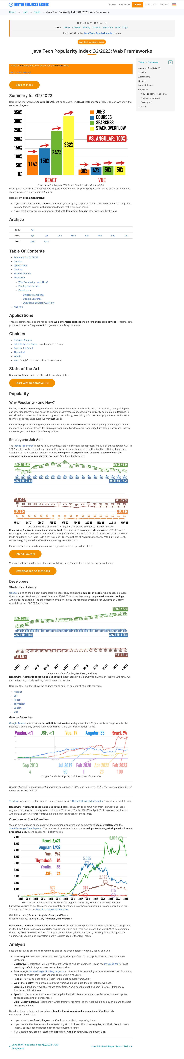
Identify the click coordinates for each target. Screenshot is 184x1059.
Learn (25, 12)
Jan (126, 235)
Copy (125, 27)
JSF (16, 695)
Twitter (66, 27)
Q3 (46, 235)
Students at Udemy (33, 294)
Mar (100, 235)
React (17, 699)
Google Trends (17, 723)
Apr (87, 235)
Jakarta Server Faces (25, 344)
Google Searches (32, 298)
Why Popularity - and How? (33, 282)
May (73, 235)
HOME (112, 4)
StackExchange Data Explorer (25, 828)
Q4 (32, 235)
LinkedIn (76, 27)
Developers (24, 290)
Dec (33, 241)
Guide (37, 12)
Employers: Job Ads (29, 286)
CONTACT (151, 4)
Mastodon (108, 27)
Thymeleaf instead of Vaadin (87, 801)
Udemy (13, 592)
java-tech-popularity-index (91, 42)
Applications (20, 265)
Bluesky (86, 27)
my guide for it (112, 963)
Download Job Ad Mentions (33, 571)
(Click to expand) (37, 915)
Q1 (32, 229)
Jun (60, 235)
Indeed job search (23, 445)
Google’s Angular (23, 340)
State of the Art (22, 273)
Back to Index (24, 85)
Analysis (18, 306)
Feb (113, 235)
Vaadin (17, 356)
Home (12, 12)
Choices (18, 269)
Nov (46, 241)
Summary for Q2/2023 (26, 257)
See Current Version (20, 72)
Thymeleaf (19, 352)
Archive (18, 261)
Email (117, 27)
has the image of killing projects (46, 971)
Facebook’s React (23, 348)
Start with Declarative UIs (32, 383)
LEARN (137, 4)
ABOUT (164, 4)
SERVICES (124, 4)
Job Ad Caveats (25, 554)
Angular (18, 691)
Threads (96, 27)
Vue (16, 360)
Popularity (19, 277)
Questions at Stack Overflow (38, 302)
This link (13, 801)
